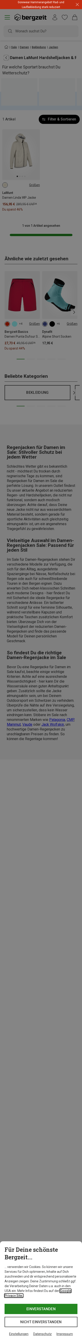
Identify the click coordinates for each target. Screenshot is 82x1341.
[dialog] (41, 1291)
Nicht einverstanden (41, 1322)
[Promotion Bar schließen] (77, 5)
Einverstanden (41, 1309)
